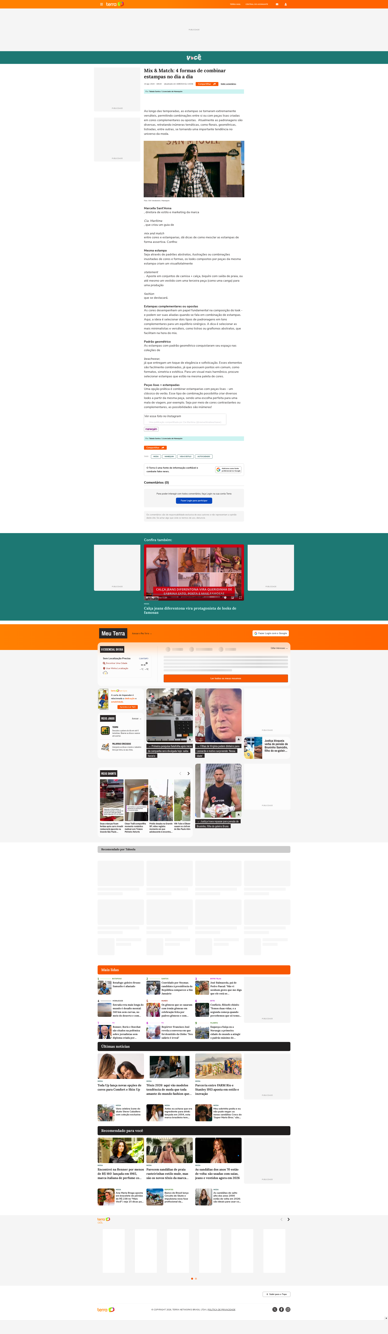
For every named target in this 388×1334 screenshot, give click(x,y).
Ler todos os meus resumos (226, 678)
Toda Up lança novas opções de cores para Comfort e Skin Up (119, 1087)
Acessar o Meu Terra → (142, 633)
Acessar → (137, 718)
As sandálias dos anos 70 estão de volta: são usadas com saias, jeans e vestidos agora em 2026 (217, 1173)
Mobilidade (118, 1001)
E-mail (277, 4)
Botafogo (117, 979)
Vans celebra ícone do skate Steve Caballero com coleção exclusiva (128, 1111)
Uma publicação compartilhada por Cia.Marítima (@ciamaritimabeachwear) (185, 422)
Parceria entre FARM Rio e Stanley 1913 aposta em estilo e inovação (217, 1089)
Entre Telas (215, 979)
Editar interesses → (279, 647)
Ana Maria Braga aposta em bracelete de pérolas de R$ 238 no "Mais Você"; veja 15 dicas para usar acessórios (130, 1197)
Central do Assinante (257, 4)
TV (113, 1023)
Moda (156, 456)
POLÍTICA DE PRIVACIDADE (221, 1309)
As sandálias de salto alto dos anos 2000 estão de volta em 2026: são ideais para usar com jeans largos (227, 1197)
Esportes (169, 1190)
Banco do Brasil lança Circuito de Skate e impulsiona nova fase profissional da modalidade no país (177, 1197)
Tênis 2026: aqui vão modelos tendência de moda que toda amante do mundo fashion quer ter (168, 1089)
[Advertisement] (267, 1112)
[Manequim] (151, 429)
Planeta (214, 1023)
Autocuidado (203, 456)
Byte (212, 1001)
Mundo (164, 1001)
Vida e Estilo (185, 456)
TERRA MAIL (235, 4)
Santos (164, 979)
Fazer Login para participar (194, 500)
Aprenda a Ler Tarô (127, 707)
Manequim (169, 456)
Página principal (115, 4)
